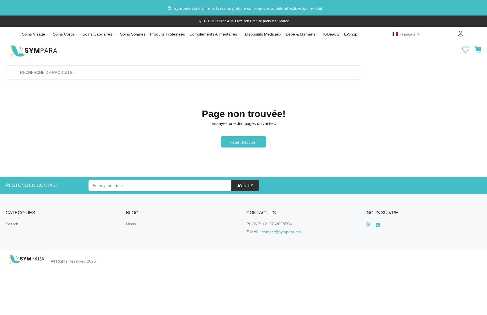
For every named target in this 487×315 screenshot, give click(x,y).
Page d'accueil (243, 142)
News (131, 224)
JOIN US (245, 186)
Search (12, 224)
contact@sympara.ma (281, 232)
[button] (406, 34)
